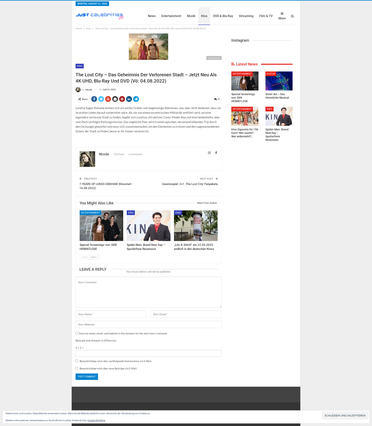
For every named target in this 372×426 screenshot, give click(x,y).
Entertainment (171, 16)
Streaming (246, 16)
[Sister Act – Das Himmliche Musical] (279, 80)
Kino (204, 16)
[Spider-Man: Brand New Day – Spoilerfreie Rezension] (148, 225)
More (282, 18)
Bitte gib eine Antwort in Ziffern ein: (96, 340)
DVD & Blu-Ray (223, 16)
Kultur (271, 73)
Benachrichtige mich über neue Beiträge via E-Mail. (108, 368)
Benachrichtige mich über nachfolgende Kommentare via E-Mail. (116, 361)
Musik (191, 16)
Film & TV (266, 16)
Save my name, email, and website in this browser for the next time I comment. (123, 333)
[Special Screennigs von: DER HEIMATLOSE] (101, 225)
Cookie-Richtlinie (96, 420)
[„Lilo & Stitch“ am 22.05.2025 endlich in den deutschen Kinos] (196, 225)
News (152, 16)
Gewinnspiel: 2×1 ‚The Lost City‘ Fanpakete (190, 184)
